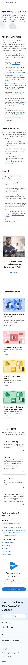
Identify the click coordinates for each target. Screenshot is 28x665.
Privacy (4, 656)
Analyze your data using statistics (12, 527)
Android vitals (7, 554)
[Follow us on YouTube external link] (11, 627)
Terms (9, 656)
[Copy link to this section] (23, 37)
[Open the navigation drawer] (3, 2)
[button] (14, 272)
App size (5, 548)
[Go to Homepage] (11, 2)
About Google (6, 653)
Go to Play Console (14, 589)
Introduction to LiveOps (9, 535)
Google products (16, 653)
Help (5, 661)
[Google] (4, 649)
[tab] (9, 282)
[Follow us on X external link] (3, 627)
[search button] (24, 2)
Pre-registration (7, 545)
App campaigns (7, 551)
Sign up (14, 616)
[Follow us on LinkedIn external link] (7, 627)
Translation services (8, 542)
